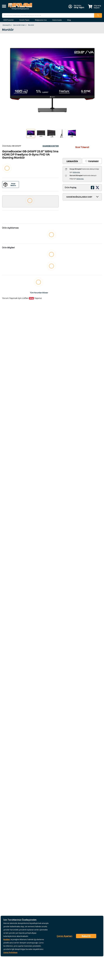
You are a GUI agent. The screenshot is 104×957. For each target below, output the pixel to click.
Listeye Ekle (72, 161)
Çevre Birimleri (19, 25)
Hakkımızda (57, 20)
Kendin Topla (24, 20)
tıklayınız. (76, 172)
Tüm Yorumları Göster (39, 293)
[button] (4, 6)
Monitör (31, 25)
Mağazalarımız (41, 20)
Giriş (31, 298)
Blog (69, 20)
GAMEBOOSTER (51, 145)
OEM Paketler (8, 20)
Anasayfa (7, 25)
